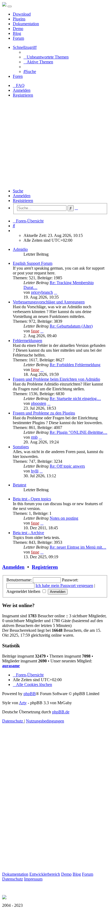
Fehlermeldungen (27, 340)
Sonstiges (21, 447)
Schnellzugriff (25, 47)
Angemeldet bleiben (23, 591)
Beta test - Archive (28, 532)
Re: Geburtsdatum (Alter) (71, 326)
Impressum (33, 879)
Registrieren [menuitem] (23, 95)
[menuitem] (46, 57)
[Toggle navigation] (9, 6)
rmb (34, 437)
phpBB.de (60, 712)
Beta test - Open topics (32, 499)
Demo (18, 28)
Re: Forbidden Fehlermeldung (75, 364)
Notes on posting (64, 518)
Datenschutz (12, 879)
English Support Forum (32, 263)
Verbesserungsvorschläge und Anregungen (49, 302)
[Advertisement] (55, 143)
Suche (18, 191)
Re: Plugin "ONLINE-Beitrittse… (78, 432)
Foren (18, 76)
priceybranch (42, 292)
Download (22, 14)
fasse (35, 331)
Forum (18, 38)
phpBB (29, 693)
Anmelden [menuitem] (21, 90)
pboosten (38, 403)
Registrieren (23, 200)
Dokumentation (26, 23)
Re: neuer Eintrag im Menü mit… (78, 547)
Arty (23, 702)
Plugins (19, 19)
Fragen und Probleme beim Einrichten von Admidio (56, 379)
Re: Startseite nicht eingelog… (75, 398)
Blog (17, 33)
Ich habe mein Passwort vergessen (64, 585)
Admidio (20, 249)
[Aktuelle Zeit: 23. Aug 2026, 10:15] (14, 230)
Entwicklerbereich (44, 874)
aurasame (11, 665)
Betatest (19, 485)
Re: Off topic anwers (67, 466)
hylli (34, 471)
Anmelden (21, 195)
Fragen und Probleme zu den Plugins (44, 413)
